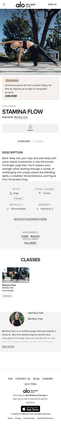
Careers (47, 378)
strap (24, 236)
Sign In (52, 4)
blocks (35, 236)
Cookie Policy (29, 418)
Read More (8, 346)
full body (30, 243)
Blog (36, 378)
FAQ (10, 378)
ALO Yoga (30, 384)
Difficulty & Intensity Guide (30, 219)
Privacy (18, 418)
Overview (24, 141)
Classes (38, 141)
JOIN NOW (11, 95)
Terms (10, 418)
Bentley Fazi (21, 117)
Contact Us (23, 378)
